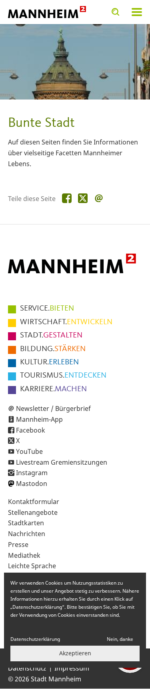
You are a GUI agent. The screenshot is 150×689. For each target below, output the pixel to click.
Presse (18, 544)
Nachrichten (26, 533)
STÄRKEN (53, 349)
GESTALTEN (51, 335)
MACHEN (53, 389)
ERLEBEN (49, 362)
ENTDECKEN (63, 376)
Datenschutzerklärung (35, 639)
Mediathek (24, 555)
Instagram (32, 472)
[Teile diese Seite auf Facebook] (67, 198)
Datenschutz (27, 668)
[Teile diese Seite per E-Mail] (99, 198)
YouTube (29, 451)
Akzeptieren (75, 653)
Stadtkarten (26, 522)
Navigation (137, 12)
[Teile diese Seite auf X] (83, 198)
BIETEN (47, 309)
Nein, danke (120, 639)
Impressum (71, 668)
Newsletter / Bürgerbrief (53, 408)
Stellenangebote (33, 512)
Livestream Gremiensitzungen (61, 462)
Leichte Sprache (32, 565)
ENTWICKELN (66, 322)
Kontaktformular (33, 501)
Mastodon (31, 483)
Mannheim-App (39, 419)
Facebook (30, 430)
